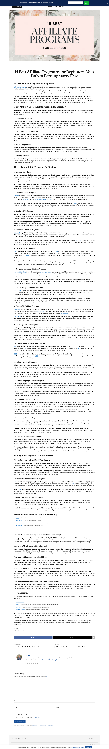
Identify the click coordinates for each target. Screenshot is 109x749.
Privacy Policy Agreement (20, 715)
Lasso (15, 251)
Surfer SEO (19, 525)
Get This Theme (93, 739)
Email (15, 708)
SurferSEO (17, 233)
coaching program (46, 272)
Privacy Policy (36, 717)
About (13, 738)
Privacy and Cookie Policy (77, 747)
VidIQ (25, 348)
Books (17, 604)
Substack (18, 607)
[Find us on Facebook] (90, 745)
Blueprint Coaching (20, 272)
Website (58, 708)
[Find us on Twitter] (92, 745)
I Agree (88, 747)
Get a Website (49, 660)
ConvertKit (17, 309)
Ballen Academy (20, 602)
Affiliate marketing (20, 87)
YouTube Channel (20, 609)
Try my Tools (55, 660)
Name (15, 701)
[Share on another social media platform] (93, 637)
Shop (26, 738)
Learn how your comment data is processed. (42, 725)
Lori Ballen (28, 655)
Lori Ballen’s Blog (20, 738)
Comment (17, 680)
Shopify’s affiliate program (43, 199)
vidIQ (15, 346)
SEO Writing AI (18, 290)
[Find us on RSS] (96, 745)
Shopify (16, 195)
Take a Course (42, 660)
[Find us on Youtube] (94, 745)
